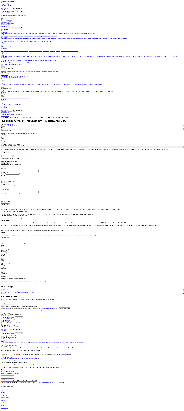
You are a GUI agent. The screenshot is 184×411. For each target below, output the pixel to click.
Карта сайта (71, 347)
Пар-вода (53, 60)
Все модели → (4, 61)
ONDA (15, 104)
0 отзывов (5, 124)
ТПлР (172, 56)
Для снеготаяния (21, 73)
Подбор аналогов (30, 38)
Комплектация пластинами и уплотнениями (58, 33)
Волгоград (3, 392)
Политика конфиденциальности (31, 358)
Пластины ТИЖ (101, 84)
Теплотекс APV (37, 56)
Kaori (53, 71)
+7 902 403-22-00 (5, 9)
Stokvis (136, 56)
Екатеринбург (4, 395)
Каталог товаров (9, 117)
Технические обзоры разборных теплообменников (47, 38)
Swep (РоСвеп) (66, 56)
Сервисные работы (5, 347)
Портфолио (3, 34)
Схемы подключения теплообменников (117, 38)
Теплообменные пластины (52, 342)
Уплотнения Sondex (29, 91)
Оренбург (3, 402)
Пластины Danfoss (77, 84)
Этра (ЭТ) (30, 56)
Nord (42, 56)
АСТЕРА (102, 91)
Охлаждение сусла (37, 60)
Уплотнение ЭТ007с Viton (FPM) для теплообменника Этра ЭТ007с (17, 292)
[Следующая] (4, 127)
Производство (4, 32)
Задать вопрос (4, 187)
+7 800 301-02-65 (5, 5)
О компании (4, 40)
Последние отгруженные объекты (9, 36)
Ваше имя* (3, 173)
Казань (2, 397)
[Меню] (8, 3)
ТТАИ (5, 104)
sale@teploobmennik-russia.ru (7, 11)
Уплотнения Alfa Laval (9, 91)
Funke (39, 71)
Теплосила (72, 56)
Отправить (61, 382)
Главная (2, 117)
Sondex (56, 71)
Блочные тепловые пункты (76, 33)
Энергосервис (4, 57)
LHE (107, 56)
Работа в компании (48, 41)
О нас (2, 345)
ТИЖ (169, 56)
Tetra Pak (140, 56)
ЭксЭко (176, 56)
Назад (3, 52)
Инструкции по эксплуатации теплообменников (95, 38)
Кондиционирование (30, 73)
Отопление (18, 60)
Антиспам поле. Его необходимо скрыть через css (13, 171)
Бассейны (30, 60)
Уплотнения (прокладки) (20, 117)
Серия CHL (15, 98)
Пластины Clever (86, 84)
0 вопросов (11, 124)
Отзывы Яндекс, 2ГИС (37, 41)
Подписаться (4, 356)
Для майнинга (4, 73)
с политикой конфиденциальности (47, 308)
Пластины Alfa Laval (9, 84)
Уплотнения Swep (52, 91)
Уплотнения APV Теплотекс (64, 91)
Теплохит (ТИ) (164, 56)
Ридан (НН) (11, 56)
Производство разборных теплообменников (11, 33)
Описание (92, 147)
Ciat (94, 56)
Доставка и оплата (5, 38)
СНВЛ (2, 71)
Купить (2, 142)
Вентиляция (24, 60)
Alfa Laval (16, 56)
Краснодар (4, 46)
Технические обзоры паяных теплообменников (71, 38)
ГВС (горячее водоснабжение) (8, 60)
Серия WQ (9, 98)
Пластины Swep (51, 84)
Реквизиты (9, 41)
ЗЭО (155, 56)
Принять (3, 369)
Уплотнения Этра (39, 91)
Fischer (96, 56)
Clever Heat (83, 56)
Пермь (2, 405)
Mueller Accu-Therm (113, 56)
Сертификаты (16, 41)
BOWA (90, 56)
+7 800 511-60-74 (50, 281)
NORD (97, 91)
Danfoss (13, 71)
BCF (12, 104)
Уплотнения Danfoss (79, 91)
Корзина (4, 48)
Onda (119, 56)
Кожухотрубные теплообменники (37, 342)
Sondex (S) (78, 56)
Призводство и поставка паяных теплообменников (34, 33)
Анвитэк (151, 56)
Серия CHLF (26, 98)
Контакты (3, 45)
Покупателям (4, 37)
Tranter (45, 56)
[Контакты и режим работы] (10, 5)
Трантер (71, 84)
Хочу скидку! (4, 141)
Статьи (39, 347)
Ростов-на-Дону (4, 408)
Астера (95, 84)
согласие (8, 308)
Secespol (123, 56)
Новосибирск (4, 400)
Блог (2, 42)
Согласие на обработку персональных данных (12, 358)
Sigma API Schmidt (129, 56)
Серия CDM (4, 98)
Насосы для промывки (77, 342)
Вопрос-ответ (6, 43)
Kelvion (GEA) (43, 84)
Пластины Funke (18, 84)
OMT (2, 104)
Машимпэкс (18, 71)
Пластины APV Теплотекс (61, 84)
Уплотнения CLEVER (90, 91)
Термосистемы (4, 56)
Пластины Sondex (27, 84)
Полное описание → (6, 135)
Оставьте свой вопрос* (6, 201)
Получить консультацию (64, 308)
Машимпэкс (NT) (51, 56)
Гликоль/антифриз (46, 60)
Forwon (100, 56)
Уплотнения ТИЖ (108, 91)
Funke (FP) (25, 56)
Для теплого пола (12, 73)
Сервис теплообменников (50, 36)
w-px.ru (50, 360)
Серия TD (20, 98)
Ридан (45, 71)
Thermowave (59, 56)
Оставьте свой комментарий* (8, 181)
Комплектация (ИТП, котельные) (26, 36)
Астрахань (3, 390)
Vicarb (144, 56)
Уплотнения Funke (19, 91)
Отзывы (6, 345)
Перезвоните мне (5, 29)
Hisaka (103, 56)
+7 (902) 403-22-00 (5, 315)
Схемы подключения (62, 347)
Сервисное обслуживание (89, 33)
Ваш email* (3, 175)
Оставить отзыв (4, 166)
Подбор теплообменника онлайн (18, 38)
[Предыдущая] (2, 127)
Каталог (5, 30)
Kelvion (158, 56)
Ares (88, 56)
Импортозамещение (39, 36)
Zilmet (147, 56)
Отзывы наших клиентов (26, 41)
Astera (20, 56)
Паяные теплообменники (23, 342)
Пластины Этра (36, 84)
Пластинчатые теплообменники (8, 342)
